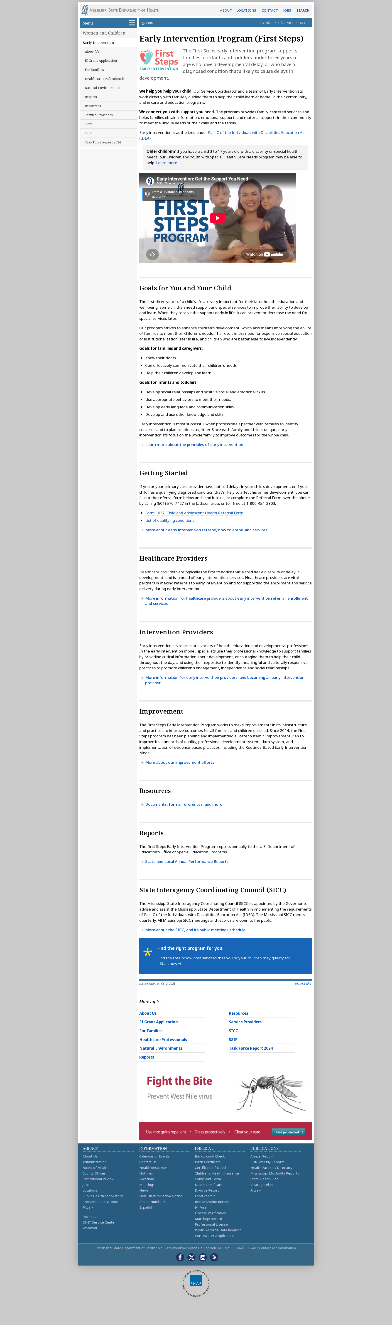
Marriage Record (208, 1218)
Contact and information (277, 1248)
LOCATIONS (246, 10)
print (150, 23)
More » (88, 1207)
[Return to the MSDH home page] (122, 10)
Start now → (170, 963)
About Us (92, 51)
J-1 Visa (200, 1207)
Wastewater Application (214, 1235)
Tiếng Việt (286, 23)
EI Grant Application (101, 60)
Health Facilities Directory (271, 1167)
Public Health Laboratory (103, 1196)
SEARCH (302, 10)
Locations (90, 1190)
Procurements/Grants (100, 1201)
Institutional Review (98, 1179)
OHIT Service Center (99, 1222)
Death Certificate (208, 1184)
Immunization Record (212, 1201)
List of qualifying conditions (169, 520)
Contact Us (148, 1162)
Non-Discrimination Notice (160, 1196)
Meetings (146, 1184)
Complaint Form (208, 1179)
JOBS (287, 10)
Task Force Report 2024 (103, 142)
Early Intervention (98, 42)
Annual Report (262, 1156)
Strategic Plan (261, 1184)
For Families (94, 69)
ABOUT (226, 10)
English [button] (305, 23)
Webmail (90, 1228)
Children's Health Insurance (217, 1173)
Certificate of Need (210, 1167)
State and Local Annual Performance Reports (187, 861)
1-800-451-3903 (260, 503)
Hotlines (146, 1173)
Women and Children (104, 33)
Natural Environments (102, 88)
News (143, 1190)
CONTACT (270, 10)
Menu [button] (88, 23)
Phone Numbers (152, 1201)
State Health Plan (264, 1179)
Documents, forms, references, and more (183, 804)
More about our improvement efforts (179, 762)
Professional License (211, 1224)
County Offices (94, 1173)
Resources (93, 106)
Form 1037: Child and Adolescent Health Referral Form (194, 512)
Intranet (89, 1216)
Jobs (86, 1184)
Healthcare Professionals (105, 78)
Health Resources (153, 1167)
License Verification (210, 1213)
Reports (91, 97)
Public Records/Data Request (218, 1230)
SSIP (88, 133)
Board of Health (95, 1167)
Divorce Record (207, 1190)
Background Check (210, 1156)
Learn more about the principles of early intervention (194, 444)
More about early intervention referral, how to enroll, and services (206, 529)
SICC (88, 124)
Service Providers (99, 115)
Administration (95, 1162)
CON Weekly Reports (267, 1162)
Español (266, 23)
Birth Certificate (208, 1162)
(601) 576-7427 (170, 503)
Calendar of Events (154, 1156)
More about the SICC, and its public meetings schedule (195, 929)
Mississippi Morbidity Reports (274, 1173)
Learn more (166, 162)
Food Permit (205, 1196)
